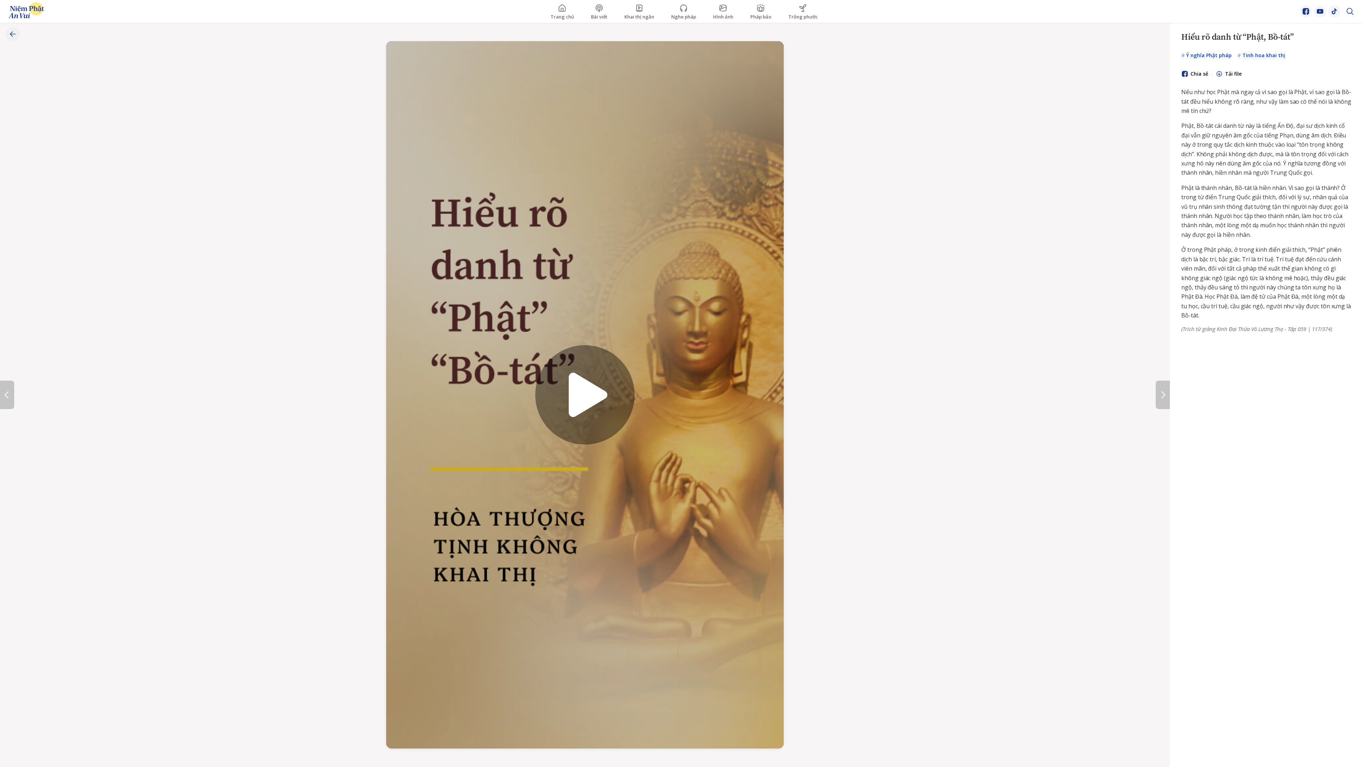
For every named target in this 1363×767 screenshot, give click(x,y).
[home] (26, 11)
